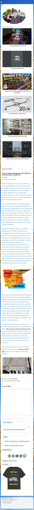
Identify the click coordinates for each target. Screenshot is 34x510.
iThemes (11, 501)
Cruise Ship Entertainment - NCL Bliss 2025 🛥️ (17, 113)
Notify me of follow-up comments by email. (17, 441)
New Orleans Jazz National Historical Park (19, 329)
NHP (3, 351)
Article (8, 380)
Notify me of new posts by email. (14, 445)
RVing (18, 380)
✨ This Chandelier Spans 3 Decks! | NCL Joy (17, 45)
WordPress (9, 502)
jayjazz (5, 177)
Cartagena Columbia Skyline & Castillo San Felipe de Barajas (17, 158)
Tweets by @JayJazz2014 (7, 168)
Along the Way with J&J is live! (17, 68)
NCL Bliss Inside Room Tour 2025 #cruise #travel (17, 136)
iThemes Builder (5, 501)
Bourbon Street (23, 349)
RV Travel (13, 380)
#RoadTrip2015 (14, 378)
